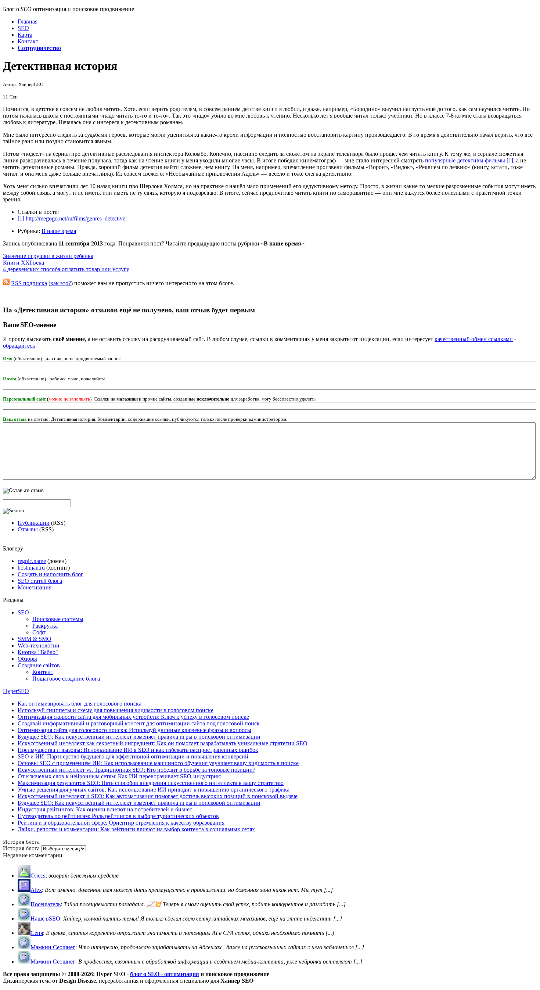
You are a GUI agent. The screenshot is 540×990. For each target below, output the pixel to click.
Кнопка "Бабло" (38, 652)
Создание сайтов (39, 665)
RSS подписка (29, 283)
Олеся (38, 875)
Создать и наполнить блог (50, 574)
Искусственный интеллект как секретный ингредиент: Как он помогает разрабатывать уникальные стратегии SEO (162, 743)
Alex (36, 890)
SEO (23, 612)
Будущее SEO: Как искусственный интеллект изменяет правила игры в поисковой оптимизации (139, 736)
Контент (42, 672)
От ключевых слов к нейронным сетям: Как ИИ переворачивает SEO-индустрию (120, 776)
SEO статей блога (40, 581)
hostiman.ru (31, 567)
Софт (39, 632)
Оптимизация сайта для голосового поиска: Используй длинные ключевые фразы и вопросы (134, 730)
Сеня (36, 933)
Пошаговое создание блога (66, 678)
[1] (21, 218)
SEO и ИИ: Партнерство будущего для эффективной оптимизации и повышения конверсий (133, 756)
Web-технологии (39, 645)
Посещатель (45, 904)
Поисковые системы (57, 619)
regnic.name (32, 561)
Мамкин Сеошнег (52, 947)
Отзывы (28, 529)
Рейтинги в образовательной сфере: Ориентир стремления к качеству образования (121, 822)
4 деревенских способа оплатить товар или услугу (66, 269)
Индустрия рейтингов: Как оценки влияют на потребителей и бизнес (105, 809)
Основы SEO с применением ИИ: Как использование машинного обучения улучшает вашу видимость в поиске (158, 763)
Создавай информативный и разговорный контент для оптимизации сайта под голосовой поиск (139, 723)
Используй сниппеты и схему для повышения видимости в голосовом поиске (115, 710)
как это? (60, 283)
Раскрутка (45, 626)
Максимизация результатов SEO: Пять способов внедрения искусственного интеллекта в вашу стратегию (151, 783)
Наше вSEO (45, 918)
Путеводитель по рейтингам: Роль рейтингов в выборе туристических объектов (118, 816)
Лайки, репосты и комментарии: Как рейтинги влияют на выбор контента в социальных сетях (136, 829)
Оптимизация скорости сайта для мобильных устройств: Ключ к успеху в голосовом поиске (133, 717)
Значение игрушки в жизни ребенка (48, 256)
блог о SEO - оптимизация (164, 974)
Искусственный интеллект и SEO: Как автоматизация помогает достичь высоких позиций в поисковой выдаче (158, 796)
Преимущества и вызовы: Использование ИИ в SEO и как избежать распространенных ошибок (138, 750)
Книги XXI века (23, 262)
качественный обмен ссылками (474, 339)
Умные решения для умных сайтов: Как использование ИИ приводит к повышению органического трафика (153, 789)
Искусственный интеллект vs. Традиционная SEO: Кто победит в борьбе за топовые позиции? (136, 770)
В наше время (59, 231)
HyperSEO (16, 691)
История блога (21, 848)
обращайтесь (19, 345)
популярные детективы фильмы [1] (469, 160)
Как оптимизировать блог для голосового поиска (79, 703)
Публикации (34, 523)
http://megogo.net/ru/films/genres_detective (75, 218)
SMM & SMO (34, 639)
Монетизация (34, 587)
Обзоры (27, 659)
